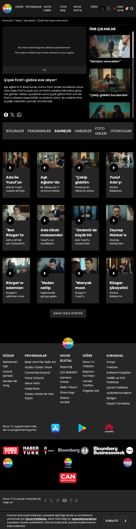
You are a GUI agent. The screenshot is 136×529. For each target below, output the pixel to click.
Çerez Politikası (36, 519)
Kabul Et (112, 520)
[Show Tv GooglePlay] (82, 428)
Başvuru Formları (89, 373)
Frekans (112, 367)
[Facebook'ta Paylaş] (6, 115)
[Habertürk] (11, 450)
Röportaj (66, 367)
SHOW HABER (47, 8)
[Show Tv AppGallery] (109, 428)
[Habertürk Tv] (31, 450)
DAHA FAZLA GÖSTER (68, 313)
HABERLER (83, 130)
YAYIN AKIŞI (63, 8)
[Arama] (132, 8)
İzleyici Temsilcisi (118, 403)
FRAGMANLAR (39, 130)
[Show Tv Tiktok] (76, 500)
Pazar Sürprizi (34, 378)
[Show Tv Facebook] (45, 500)
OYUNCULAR (120, 130)
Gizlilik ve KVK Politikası (116, 380)
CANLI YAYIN (120, 8)
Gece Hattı (32, 383)
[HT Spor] (49, 450)
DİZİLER (19, 7)
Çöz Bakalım (68, 372)
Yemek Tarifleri (88, 383)
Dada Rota (32, 389)
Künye (111, 362)
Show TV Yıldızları (89, 364)
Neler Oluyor (68, 387)
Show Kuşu (67, 392)
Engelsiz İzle (91, 391)
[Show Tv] (7, 9)
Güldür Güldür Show (38, 367)
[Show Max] (128, 463)
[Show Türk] (68, 463)
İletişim (111, 398)
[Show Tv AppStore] (55, 428)
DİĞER (94, 7)
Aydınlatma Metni (84, 519)
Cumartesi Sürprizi (37, 373)
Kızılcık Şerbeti (8, 373)
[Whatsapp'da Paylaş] (19, 114)
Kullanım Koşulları (119, 373)
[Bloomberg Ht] (73, 450)
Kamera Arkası (65, 380)
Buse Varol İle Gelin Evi (40, 362)
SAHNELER (62, 130)
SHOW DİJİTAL (78, 8)
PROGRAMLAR (34, 7)
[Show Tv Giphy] (71, 500)
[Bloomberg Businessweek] (113, 450)
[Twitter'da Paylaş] (12, 115)
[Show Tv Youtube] (64, 500)
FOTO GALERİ (101, 131)
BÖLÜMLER (15, 130)
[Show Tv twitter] (51, 500)
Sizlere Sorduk (65, 400)
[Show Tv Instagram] (58, 500)
